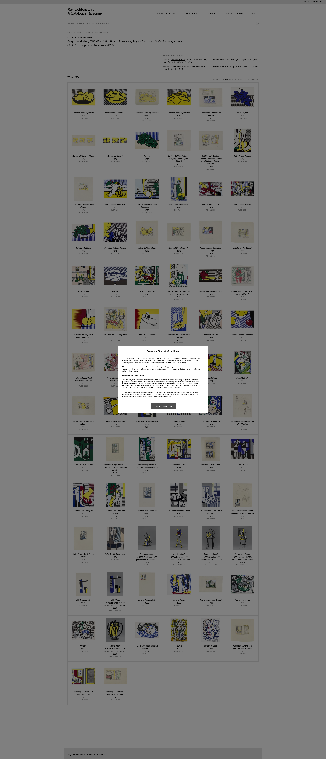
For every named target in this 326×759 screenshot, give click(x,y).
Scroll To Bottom (163, 406)
